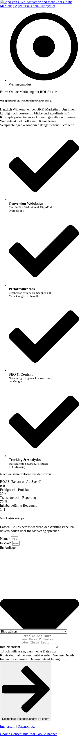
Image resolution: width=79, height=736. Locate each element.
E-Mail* (6, 543)
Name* (5, 538)
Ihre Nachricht (10, 647)
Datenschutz (26, 726)
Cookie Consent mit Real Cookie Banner (28, 734)
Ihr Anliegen (8, 547)
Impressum (7, 726)
